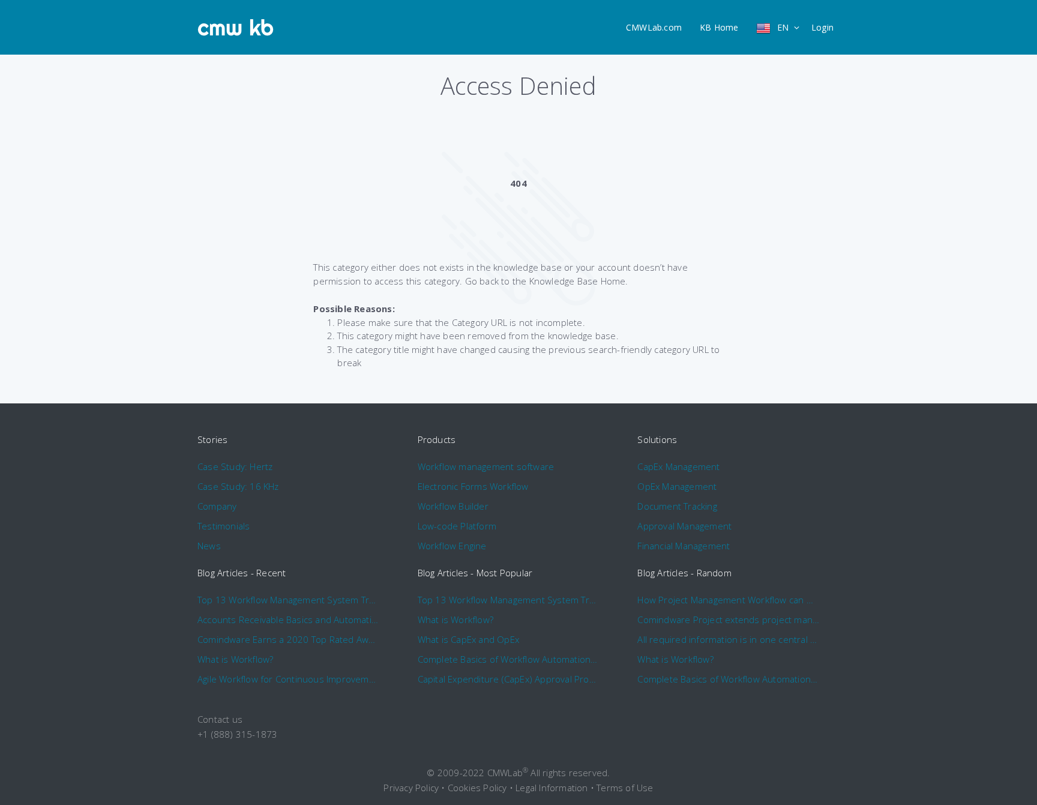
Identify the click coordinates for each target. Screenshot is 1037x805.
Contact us (219, 719)
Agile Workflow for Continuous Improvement (288, 679)
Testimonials (223, 526)
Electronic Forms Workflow (473, 486)
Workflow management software (486, 466)
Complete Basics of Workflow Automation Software (509, 659)
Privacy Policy (411, 788)
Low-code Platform (457, 526)
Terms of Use (625, 788)
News (209, 546)
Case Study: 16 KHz (238, 486)
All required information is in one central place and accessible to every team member (728, 639)
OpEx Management (677, 486)
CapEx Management (678, 466)
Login (822, 27)
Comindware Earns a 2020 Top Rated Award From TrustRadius (288, 639)
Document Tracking (677, 506)
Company (216, 506)
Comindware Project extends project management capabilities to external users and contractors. (728, 620)
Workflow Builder (453, 506)
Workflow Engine (452, 546)
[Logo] (236, 27)
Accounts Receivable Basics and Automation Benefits (288, 620)
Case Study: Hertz (234, 466)
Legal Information (551, 788)
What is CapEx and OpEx (468, 639)
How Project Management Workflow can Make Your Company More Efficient (728, 600)
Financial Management (683, 546)
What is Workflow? (235, 659)
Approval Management (684, 526)
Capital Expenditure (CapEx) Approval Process (509, 679)
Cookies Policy (477, 788)
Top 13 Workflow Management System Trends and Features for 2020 (288, 600)
